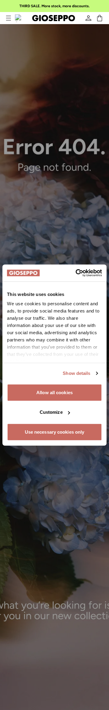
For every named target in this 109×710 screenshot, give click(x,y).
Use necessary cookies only (54, 431)
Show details (76, 373)
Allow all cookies (54, 392)
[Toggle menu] (8, 18)
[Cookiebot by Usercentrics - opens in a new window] (77, 273)
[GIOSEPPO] (53, 18)
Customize (51, 412)
